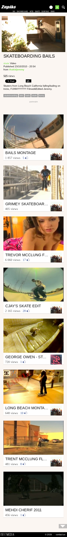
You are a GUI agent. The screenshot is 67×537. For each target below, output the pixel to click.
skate (37, 11)
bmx (52, 11)
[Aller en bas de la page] (63, 526)
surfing (45, 11)
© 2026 (48, 534)
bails (27, 95)
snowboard (22, 11)
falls (21, 95)
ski (14, 11)
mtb (31, 11)
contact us (60, 534)
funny (41, 95)
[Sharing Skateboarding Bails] (28, 80)
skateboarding (11, 95)
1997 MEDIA (8, 534)
